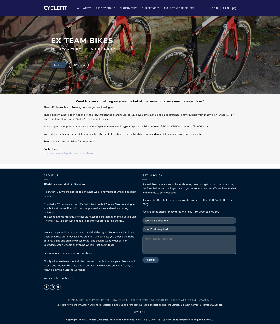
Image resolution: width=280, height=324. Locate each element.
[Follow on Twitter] (58, 287)
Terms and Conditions (122, 319)
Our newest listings (98, 300)
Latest (86, 8)
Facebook (87, 153)
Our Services (150, 8)
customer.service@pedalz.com (62, 153)
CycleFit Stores (160, 300)
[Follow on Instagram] (52, 287)
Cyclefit (55, 8)
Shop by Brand (105, 8)
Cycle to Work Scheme (179, 8)
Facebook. (87, 253)
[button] (78, 8)
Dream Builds (75, 300)
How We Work (120, 300)
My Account (205, 300)
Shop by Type (128, 8)
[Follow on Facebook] (46, 287)
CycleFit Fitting (139, 300)
